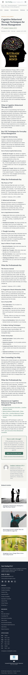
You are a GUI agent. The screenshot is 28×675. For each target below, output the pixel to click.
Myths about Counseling (6, 618)
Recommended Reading (6, 622)
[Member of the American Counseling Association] (14, 657)
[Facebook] (2, 581)
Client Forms (4, 626)
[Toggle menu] (25, 2)
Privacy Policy (4, 672)
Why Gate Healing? (5, 613)
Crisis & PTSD (4, 600)
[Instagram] (5, 581)
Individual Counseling (5, 587)
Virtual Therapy (4, 603)
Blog (6, 5)
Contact (15, 672)
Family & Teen (4, 592)
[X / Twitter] (15, 581)
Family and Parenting (14, 10)
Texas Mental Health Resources (8, 624)
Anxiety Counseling (5, 596)
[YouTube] (12, 581)
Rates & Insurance (5, 629)
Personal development (12, 5)
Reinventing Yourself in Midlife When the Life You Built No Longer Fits (13, 530)
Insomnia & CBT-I (5, 594)
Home (2, 5)
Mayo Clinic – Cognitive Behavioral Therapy (13, 413)
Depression (6, 10)
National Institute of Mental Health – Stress (13, 411)
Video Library (4, 620)
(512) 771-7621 (5, 574)
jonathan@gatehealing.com (7, 576)
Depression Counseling (6, 598)
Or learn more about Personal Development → (14, 456)
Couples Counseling (5, 590)
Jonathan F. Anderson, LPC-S (10, 28)
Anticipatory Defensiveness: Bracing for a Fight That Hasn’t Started (13, 506)
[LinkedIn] (9, 581)
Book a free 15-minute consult (14, 453)
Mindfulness (22, 10)
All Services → (4, 605)
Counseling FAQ (4, 616)
